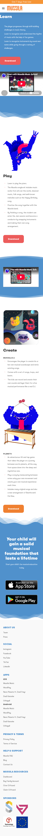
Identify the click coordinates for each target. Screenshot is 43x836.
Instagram (7, 649)
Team (5, 633)
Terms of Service (10, 744)
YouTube (6, 658)
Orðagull (6, 701)
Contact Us (7, 765)
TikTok (6, 662)
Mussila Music (8, 683)
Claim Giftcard (9, 790)
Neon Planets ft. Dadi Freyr (14, 692)
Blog (5, 760)
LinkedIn (6, 667)
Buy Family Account (11, 781)
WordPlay (7, 688)
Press (5, 637)
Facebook (7, 654)
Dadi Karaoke (8, 696)
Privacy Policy (8, 739)
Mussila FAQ (8, 756)
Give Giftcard (9, 785)
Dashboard (7, 777)
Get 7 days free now (21, 2)
